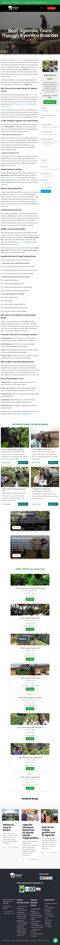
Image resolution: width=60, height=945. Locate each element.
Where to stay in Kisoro (8, 827)
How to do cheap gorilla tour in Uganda (48, 831)
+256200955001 (28, 2)
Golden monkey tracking (11, 177)
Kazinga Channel (19, 242)
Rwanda (32, 94)
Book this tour (22, 462)
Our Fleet (47, 924)
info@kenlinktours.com (41, 2)
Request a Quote (49, 102)
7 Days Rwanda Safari (37, 925)
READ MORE (17, 527)
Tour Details (30, 599)
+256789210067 (17, 2)
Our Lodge (48, 926)
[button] (55, 940)
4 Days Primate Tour (23, 922)
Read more (16, 847)
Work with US (49, 914)
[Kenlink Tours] (13, 8)
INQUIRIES (51, 8)
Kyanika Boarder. (19, 60)
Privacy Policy (44, 187)
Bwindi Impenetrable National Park (20, 104)
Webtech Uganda (42, 940)
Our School (48, 911)
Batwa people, (17, 194)
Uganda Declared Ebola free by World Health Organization (30, 831)
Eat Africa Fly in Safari (37, 927)
